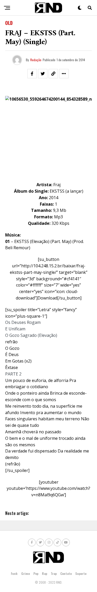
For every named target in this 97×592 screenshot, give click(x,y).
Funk (14, 573)
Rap (44, 573)
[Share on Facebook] (32, 73)
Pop (35, 573)
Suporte (80, 573)
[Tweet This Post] (42, 73)
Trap (54, 573)
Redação (35, 60)
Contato (66, 573)
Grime (25, 573)
